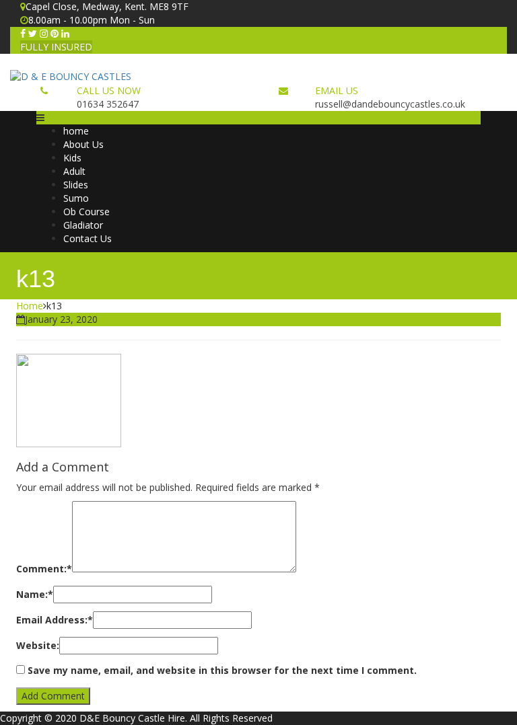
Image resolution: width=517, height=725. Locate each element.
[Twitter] (32, 33)
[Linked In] (65, 33)
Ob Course (86, 211)
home (76, 130)
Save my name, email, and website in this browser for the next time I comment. (222, 670)
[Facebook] (23, 33)
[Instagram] (44, 33)
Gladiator (83, 225)
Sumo (76, 198)
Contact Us (87, 238)
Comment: (44, 568)
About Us (83, 144)
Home (29, 305)
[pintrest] (54, 33)
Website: (37, 645)
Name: (34, 594)
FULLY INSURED (56, 46)
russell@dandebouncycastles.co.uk (390, 104)
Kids (72, 157)
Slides (75, 184)
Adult (74, 171)
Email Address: (54, 619)
